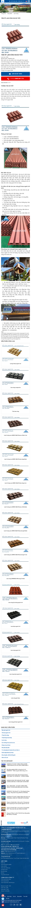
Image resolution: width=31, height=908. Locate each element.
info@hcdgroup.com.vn (9, 851)
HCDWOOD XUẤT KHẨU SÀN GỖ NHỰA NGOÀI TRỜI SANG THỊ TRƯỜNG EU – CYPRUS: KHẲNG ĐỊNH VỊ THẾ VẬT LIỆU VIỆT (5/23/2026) (18, 776)
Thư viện (25, 896)
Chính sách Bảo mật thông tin (7, 882)
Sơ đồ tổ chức (4, 869)
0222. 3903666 (6, 844)
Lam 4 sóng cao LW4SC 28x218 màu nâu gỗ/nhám (15, 530)
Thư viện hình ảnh (5, 874)
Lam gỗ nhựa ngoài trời (15, 363)
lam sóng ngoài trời (14, 336)
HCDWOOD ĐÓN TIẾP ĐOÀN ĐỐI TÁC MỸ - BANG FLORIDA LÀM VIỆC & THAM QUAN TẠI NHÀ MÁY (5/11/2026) (18, 782)
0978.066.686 (14, 1)
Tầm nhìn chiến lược (5, 867)
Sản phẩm (9, 13)
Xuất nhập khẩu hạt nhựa (7, 752)
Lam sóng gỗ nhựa (15, 698)
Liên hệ (7, 898)
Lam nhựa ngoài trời (15, 626)
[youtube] (20, 904)
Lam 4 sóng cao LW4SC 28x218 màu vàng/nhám (15, 459)
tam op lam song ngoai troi (20, 333)
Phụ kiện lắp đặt (5, 747)
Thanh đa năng (5, 735)
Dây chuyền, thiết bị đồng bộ (8, 755)
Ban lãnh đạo (4, 871)
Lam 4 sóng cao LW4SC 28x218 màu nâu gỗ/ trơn (15, 554)
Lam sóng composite (15, 387)
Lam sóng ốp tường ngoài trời (15, 602)
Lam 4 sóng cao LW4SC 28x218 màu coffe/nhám (15, 507)
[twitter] (14, 904)
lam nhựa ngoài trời (5, 336)
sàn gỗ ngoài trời (18, 337)
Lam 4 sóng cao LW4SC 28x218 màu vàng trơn (15, 483)
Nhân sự (3, 862)
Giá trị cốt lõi (4, 866)
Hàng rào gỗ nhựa (6, 745)
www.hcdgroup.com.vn (10, 853)
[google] (17, 904)
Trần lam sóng (15, 411)
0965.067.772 (21, 1)
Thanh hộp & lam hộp (7, 737)
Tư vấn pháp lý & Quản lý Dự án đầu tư (11, 750)
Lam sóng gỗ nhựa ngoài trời (15, 722)
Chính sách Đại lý (5, 880)
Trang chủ (3, 13)
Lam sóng (4, 740)
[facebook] (11, 904)
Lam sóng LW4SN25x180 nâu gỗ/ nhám (15, 578)
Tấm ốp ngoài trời (6, 732)
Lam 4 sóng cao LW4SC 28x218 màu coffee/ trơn (15, 435)
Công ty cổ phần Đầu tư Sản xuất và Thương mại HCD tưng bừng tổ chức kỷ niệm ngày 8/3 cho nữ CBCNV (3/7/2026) (18, 803)
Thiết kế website (4, 901)
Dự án (14, 896)
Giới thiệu (9, 896)
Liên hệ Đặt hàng (17, 73)
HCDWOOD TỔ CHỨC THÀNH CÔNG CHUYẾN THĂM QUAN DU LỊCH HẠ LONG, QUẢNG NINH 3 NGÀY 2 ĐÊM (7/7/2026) (17, 765)
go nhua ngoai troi (16, 338)
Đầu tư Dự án (5, 757)
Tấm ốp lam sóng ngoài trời (7, 333)
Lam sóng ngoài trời (15, 650)
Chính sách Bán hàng (6, 879)
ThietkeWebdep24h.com (14, 901)
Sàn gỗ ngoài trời (6, 730)
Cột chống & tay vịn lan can (8, 742)
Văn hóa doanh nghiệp (6, 864)
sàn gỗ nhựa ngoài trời (8, 337)
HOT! (10, 82)
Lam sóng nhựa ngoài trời (15, 674)
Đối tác (2, 873)
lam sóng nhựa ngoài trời (23, 334)
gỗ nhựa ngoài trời (7, 338)
